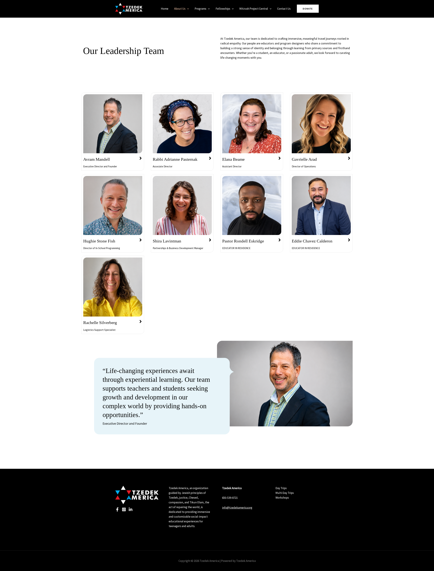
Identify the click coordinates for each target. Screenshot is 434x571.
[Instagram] (124, 509)
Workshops (282, 497)
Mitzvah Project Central (253, 9)
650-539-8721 (230, 498)
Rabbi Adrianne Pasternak (175, 159)
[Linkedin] (131, 509)
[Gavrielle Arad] (349, 158)
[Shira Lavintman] (210, 240)
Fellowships (223, 9)
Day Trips (281, 488)
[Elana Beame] (279, 158)
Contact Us (284, 9)
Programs (200, 9)
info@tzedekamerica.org (237, 507)
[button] (187, 9)
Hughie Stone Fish (99, 241)
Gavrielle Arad (304, 159)
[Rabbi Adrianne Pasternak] (210, 158)
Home (164, 9)
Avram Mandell (96, 159)
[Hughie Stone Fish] (140, 240)
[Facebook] (117, 509)
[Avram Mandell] (140, 158)
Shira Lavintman (167, 241)
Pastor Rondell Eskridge (243, 241)
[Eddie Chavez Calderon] (349, 240)
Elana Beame (233, 159)
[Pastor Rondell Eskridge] (279, 240)
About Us (179, 9)
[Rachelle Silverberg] (140, 321)
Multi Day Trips (284, 493)
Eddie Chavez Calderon (312, 241)
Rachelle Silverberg (100, 322)
